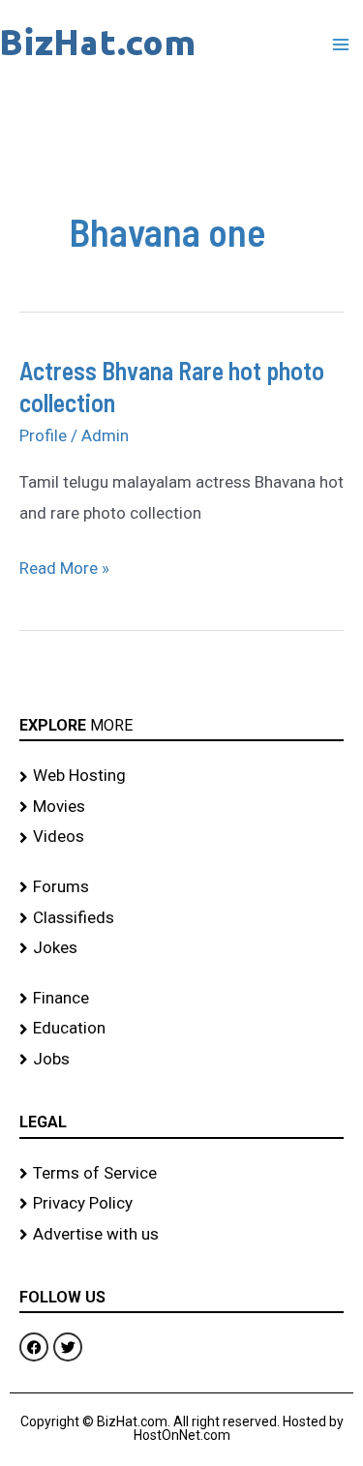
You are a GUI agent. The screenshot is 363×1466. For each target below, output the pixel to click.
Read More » (64, 565)
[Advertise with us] (181, 1234)
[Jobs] (181, 1059)
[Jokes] (181, 948)
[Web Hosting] (181, 776)
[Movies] (181, 807)
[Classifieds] (181, 918)
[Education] (181, 1028)
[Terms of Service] (181, 1173)
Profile (43, 435)
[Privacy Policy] (181, 1203)
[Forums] (181, 887)
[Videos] (181, 837)
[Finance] (181, 998)
